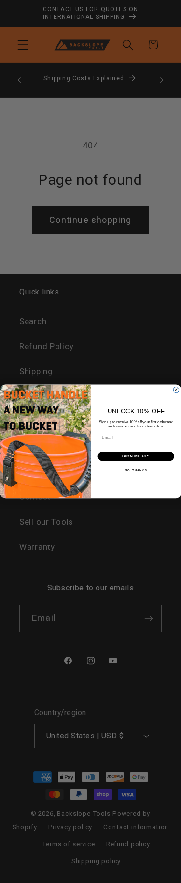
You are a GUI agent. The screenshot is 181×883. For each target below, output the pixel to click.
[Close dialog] (176, 390)
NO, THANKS (136, 470)
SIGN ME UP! (136, 456)
